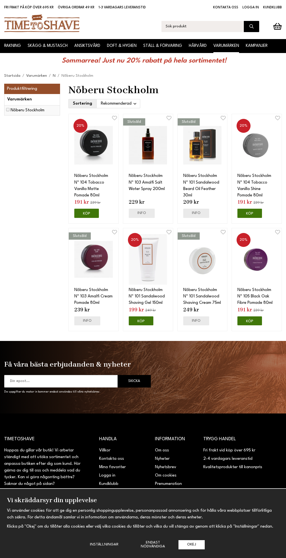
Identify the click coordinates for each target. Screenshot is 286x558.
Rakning (12, 46)
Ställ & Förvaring (162, 46)
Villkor (104, 450)
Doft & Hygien (122, 46)
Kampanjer (257, 46)
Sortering (82, 104)
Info (141, 213)
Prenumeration (168, 484)
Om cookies (166, 475)
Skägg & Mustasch (48, 46)
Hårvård (198, 46)
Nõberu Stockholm (27, 110)
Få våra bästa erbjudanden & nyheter (67, 364)
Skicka (134, 381)
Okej (191, 544)
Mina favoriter (112, 467)
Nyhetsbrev (165, 467)
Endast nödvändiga (153, 544)
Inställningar (104, 544)
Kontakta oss (225, 7)
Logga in (250, 7)
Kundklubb (272, 7)
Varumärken (226, 46)
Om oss (162, 450)
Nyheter (162, 459)
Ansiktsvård (87, 46)
